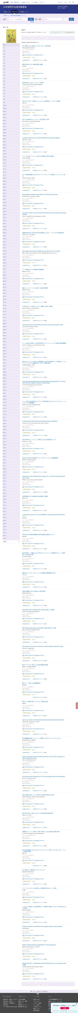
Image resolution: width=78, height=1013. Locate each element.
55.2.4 (4, 444)
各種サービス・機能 (22, 1001)
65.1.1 (4, 223)
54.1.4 (4, 481)
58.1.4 (4, 384)
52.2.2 (4, 523)
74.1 (4, 78)
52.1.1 (4, 538)
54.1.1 (4, 490)
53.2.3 (4, 496)
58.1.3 (4, 387)
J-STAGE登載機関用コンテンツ (55, 999)
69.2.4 (4, 105)
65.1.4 (4, 214)
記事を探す (5, 1005)
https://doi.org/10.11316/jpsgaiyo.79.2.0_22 (34, 466)
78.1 (4, 54)
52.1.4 (4, 529)
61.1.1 (4, 320)
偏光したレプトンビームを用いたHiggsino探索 (35, 288)
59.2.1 (4, 357)
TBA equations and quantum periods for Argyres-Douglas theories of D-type (42, 646)
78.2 (4, 51)
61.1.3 (4, 314)
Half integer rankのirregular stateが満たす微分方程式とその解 (39, 628)
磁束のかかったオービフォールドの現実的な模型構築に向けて (39, 573)
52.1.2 (4, 535)
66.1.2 (4, 196)
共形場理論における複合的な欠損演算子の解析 (35, 496)
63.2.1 (4, 260)
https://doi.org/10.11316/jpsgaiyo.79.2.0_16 (34, 352)
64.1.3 (4, 241)
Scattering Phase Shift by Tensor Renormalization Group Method (39, 421)
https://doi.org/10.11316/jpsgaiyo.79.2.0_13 (34, 297)
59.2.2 (4, 354)
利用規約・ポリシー (22, 1005)
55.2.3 (4, 447)
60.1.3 (4, 338)
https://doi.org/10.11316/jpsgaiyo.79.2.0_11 (34, 260)
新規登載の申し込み (22, 1006)
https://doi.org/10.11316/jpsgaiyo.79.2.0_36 (34, 728)
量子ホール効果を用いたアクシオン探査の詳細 (35, 701)
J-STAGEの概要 (21, 999)
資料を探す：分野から (8, 1001)
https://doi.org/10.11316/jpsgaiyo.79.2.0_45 (34, 878)
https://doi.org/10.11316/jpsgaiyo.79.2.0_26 (34, 543)
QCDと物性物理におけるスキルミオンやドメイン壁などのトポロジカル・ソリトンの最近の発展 (44, 850)
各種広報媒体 (36, 1010)
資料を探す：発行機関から (9, 1003)
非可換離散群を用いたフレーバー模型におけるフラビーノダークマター (41, 738)
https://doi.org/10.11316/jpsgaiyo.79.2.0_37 (34, 747)
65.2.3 (4, 205)
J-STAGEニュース (37, 1006)
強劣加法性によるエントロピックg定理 (33, 83)
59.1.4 (4, 360)
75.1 (4, 72)
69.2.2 (4, 111)
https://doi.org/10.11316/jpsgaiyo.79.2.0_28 (34, 582)
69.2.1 (4, 114)
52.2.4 (4, 517)
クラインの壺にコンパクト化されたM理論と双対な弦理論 (38, 156)
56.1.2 (4, 438)
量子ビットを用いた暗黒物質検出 (31, 683)
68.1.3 (4, 144)
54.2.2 (4, 475)
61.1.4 (4, 311)
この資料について (23, 11)
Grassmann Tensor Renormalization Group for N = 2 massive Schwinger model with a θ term (43, 477)
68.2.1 (4, 138)
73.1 (4, 84)
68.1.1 (4, 151)
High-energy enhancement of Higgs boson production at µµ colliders (41, 251)
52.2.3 (4, 520)
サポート (42, 2)
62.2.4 (4, 275)
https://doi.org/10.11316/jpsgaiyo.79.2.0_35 (34, 710)
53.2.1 (4, 502)
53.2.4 (4, 493)
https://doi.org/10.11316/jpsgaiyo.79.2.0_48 (34, 935)
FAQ (49, 1006)
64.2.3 (4, 229)
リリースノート (36, 1001)
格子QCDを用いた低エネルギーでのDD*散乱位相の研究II (37, 813)
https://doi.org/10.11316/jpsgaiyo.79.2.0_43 (34, 860)
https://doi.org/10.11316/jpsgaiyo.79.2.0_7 (34, 165)
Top (38, 994)
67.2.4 (4, 154)
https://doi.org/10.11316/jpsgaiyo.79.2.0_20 (34, 430)
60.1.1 (4, 344)
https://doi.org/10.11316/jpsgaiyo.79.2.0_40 (34, 804)
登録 (65, 1008)
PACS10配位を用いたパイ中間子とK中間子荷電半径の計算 (38, 795)
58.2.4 (4, 372)
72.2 (4, 87)
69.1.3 (4, 120)
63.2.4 (4, 251)
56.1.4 (4, 432)
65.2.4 (4, 202)
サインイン (60, 2)
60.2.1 (4, 332)
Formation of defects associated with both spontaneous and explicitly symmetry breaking (44, 213)
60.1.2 (4, 341)
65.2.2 (4, 208)
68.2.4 (4, 129)
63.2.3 (4, 254)
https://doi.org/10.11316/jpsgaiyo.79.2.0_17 (34, 372)
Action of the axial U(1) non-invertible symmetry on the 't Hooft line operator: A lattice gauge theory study (43, 757)
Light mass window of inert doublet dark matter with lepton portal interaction (43, 720)
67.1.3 (4, 169)
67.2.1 (4, 163)
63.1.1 (4, 272)
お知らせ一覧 (36, 999)
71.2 (4, 93)
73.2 (4, 81)
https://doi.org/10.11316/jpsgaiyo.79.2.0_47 (34, 917)
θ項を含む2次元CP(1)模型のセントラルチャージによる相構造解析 (40, 458)
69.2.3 (4, 108)
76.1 (4, 66)
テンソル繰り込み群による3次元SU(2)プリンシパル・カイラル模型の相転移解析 (44, 343)
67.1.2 (4, 172)
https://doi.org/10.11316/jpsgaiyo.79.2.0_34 (34, 692)
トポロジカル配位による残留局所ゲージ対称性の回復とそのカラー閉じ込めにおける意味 (44, 907)
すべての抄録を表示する (69, 32)
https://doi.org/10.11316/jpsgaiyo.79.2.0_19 (34, 411)
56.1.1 (4, 441)
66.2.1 (4, 187)
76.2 (4, 63)
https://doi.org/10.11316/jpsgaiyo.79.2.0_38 (34, 767)
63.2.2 (4, 257)
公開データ (20, 1003)
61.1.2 (4, 317)
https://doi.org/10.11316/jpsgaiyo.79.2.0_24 (34, 505)
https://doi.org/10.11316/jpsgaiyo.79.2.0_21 (34, 448)
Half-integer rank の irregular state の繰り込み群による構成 (38, 609)
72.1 (4, 90)
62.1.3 (4, 290)
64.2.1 (4, 235)
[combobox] (54, 19)
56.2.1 (4, 429)
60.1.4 (4, 335)
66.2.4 (4, 178)
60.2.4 (4, 323)
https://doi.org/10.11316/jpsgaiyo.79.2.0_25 (34, 525)
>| (48, 38)
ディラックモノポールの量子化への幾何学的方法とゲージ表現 (39, 888)
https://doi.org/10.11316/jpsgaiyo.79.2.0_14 (34, 315)
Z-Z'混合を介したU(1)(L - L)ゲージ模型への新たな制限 (37, 306)
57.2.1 (4, 405)
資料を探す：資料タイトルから (10, 999)
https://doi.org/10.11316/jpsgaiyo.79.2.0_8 (34, 185)
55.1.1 (4, 466)
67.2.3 (4, 157)
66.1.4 (4, 190)
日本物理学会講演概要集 (15, 15)
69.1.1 (4, 126)
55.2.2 (4, 450)
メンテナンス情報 (37, 1003)
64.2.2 (4, 232)
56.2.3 (4, 423)
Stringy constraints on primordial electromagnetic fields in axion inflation (42, 926)
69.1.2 (4, 123)
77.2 (4, 57)
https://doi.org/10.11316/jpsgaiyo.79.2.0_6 (34, 146)
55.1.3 (4, 460)
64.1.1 (4, 247)
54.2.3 (4, 472)
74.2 (4, 75)
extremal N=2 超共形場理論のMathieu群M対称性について (38, 534)
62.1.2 (4, 293)
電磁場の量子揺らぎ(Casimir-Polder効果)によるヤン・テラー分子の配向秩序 (43, 233)
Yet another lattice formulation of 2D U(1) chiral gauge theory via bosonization (43, 776)
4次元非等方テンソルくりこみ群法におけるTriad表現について (39, 439)
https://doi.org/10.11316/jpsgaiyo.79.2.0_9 (34, 203)
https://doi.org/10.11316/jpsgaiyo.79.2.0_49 (34, 954)
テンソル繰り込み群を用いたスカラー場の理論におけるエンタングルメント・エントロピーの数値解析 (44, 402)
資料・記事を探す (15, 2)
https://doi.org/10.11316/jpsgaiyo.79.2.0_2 (34, 73)
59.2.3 (4, 350)
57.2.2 (4, 402)
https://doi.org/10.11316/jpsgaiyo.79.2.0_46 (34, 897)
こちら (75, 1011)
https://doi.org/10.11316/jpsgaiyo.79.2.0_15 (34, 333)
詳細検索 (32, 22)
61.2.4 (4, 299)
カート (65, 2)
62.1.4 (4, 287)
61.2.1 (4, 308)
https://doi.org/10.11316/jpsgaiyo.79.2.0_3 (34, 91)
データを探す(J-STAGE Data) (9, 1006)
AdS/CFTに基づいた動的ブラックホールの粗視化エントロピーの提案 (41, 101)
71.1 (4, 96)
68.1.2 (4, 148)
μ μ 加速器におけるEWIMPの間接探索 (33, 269)
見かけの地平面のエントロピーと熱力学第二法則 (35, 119)
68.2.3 (4, 132)
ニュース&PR (34, 2)
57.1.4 (4, 408)
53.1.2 (4, 511)
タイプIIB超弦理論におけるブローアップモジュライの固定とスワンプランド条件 (43, 175)
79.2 (4, 45)
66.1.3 (4, 193)
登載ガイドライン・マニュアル (55, 1001)
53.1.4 (4, 505)
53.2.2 (4, 499)
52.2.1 (4, 526)
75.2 (4, 69)
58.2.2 (4, 378)
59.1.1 (4, 369)
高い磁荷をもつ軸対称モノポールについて (33, 870)
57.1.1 (4, 417)
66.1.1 (4, 199)
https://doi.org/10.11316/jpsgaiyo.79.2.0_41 (34, 822)
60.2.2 (4, 329)
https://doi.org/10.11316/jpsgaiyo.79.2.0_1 (34, 55)
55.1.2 (4, 463)
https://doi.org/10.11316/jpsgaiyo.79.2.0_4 (34, 110)
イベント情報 (36, 1005)
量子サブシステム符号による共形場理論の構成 (35, 665)
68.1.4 (4, 141)
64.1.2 (4, 244)
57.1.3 (4, 411)
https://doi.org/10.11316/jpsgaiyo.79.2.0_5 (34, 128)
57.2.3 (4, 399)
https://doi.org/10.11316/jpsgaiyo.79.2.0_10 (34, 223)
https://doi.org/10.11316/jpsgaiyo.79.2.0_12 (34, 278)
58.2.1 (4, 381)
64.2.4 (4, 226)
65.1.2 (4, 220)
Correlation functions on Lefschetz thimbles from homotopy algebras (41, 138)
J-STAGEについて (25, 2)
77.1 (4, 60)
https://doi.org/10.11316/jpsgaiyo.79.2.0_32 (34, 655)
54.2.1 (4, 478)
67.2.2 (4, 160)
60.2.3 (4, 326)
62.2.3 (4, 278)
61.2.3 (4, 302)
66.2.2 (4, 184)
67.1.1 (4, 175)
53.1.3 (4, 508)
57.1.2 (4, 414)
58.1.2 (4, 390)
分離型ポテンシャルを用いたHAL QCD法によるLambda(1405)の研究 (41, 831)
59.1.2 (4, 366)
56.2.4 (4, 420)
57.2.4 (4, 396)
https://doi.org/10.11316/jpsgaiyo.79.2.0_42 (34, 840)
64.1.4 (4, 238)
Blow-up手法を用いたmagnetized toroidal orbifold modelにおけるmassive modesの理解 (44, 964)
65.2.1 (4, 211)
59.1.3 (4, 363)
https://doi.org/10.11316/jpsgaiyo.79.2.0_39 (34, 785)
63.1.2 (4, 269)
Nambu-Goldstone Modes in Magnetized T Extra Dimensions (39, 945)
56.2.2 (4, 426)
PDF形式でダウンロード (38, 60)
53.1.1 (4, 514)
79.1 (4, 48)
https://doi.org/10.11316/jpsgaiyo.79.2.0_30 (34, 618)
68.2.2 (4, 135)
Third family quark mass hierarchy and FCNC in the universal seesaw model (42, 325)
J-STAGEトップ (6, 15)
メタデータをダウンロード (56, 32)
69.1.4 (4, 117)
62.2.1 (4, 284)
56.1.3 (4, 435)
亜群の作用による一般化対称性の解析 (32, 64)
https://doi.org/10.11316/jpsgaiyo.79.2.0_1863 (35, 241)
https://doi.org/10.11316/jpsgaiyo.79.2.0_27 (34, 563)
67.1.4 (4, 166)
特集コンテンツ (36, 1008)
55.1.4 (4, 457)
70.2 (4, 99)
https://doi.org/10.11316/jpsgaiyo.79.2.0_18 (34, 392)
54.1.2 (4, 487)
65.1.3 (4, 217)
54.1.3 (4, 484)
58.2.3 (4, 375)
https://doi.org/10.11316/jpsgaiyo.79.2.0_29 (34, 600)
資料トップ (7, 11)
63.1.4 (4, 263)
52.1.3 (4, 532)
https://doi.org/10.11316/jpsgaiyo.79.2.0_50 (34, 973)
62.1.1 (4, 296)
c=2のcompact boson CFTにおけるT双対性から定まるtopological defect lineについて (43, 515)
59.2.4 (4, 347)
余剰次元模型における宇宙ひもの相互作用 (33, 591)
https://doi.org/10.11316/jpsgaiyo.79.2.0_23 (34, 486)
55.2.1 (4, 453)
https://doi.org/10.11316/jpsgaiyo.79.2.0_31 (34, 637)
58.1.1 (4, 393)
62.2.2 (4, 281)
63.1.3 (4, 266)
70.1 (4, 102)
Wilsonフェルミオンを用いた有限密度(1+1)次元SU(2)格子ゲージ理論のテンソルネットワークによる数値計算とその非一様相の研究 (44, 362)
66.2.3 (4, 181)
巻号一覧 (14, 11)
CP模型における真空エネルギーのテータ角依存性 (36, 46)
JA (69, 2)
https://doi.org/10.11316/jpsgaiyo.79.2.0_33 (34, 673)
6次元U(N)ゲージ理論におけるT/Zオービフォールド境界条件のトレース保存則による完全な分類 (43, 553)
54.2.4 (4, 469)
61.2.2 (4, 305)
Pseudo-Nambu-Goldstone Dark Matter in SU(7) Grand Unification (40, 194)
